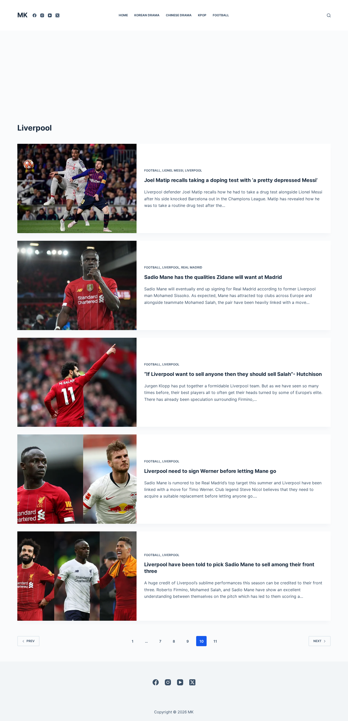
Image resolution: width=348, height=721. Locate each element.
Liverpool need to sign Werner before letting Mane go (210, 471)
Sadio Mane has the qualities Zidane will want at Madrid (213, 277)
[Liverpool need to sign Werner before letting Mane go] (77, 479)
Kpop (202, 15)
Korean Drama (146, 15)
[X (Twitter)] (57, 15)
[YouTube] (50, 15)
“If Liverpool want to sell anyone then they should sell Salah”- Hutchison (233, 374)
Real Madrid (191, 267)
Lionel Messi (172, 170)
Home (123, 15)
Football (221, 15)
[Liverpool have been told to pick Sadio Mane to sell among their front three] (77, 576)
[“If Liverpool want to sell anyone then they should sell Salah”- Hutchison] (77, 382)
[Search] (329, 15)
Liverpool (193, 170)
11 (215, 641)
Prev (30, 641)
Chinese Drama (179, 15)
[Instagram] (42, 15)
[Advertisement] (174, 68)
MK (22, 15)
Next (317, 641)
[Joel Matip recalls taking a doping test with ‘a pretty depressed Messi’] (77, 188)
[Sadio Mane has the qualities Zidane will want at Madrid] (77, 285)
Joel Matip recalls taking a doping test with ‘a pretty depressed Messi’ (231, 180)
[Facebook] (34, 15)
